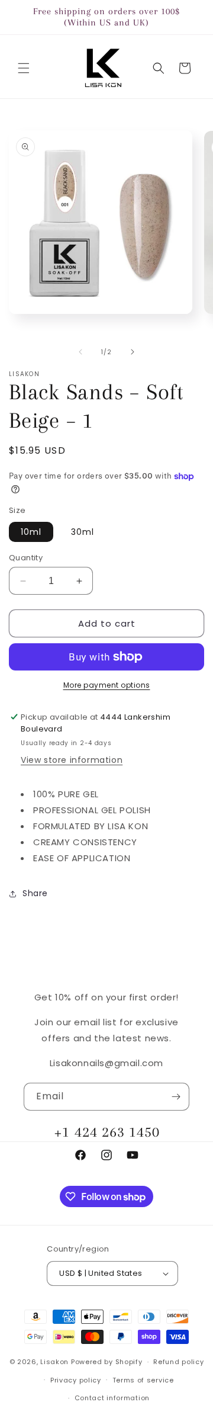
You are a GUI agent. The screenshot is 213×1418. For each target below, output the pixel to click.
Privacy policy (75, 1380)
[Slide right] (133, 352)
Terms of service (143, 1380)
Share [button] (35, 893)
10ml (31, 532)
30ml (82, 532)
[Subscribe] (176, 1097)
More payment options (106, 685)
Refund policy (178, 1361)
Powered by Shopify (107, 1361)
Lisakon (54, 1361)
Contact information (112, 1398)
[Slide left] (80, 352)
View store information (71, 760)
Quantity (26, 557)
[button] (24, 68)
